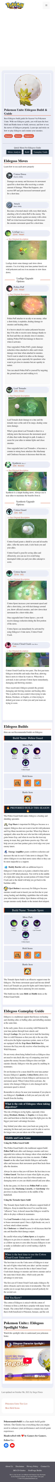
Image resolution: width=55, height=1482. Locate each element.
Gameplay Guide (40, 152)
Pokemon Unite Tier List (16, 1403)
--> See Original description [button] (17, 239)
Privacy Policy (32, 1466)
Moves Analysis (14, 152)
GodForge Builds (35, 1470)
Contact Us (45, 1466)
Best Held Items (12, 1407)
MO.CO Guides (19, 1470)
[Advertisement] (27, 39)
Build (27, 152)
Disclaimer (20, 1466)
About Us (9, 1466)
